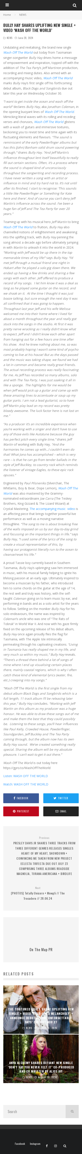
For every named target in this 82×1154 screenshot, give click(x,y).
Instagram (35, 1143)
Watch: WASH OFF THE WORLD (25, 784)
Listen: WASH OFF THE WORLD (25, 776)
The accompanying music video (52, 509)
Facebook (20, 1143)
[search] (72, 1111)
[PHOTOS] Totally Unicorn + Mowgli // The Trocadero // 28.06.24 (38, 893)
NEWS (9, 37)
